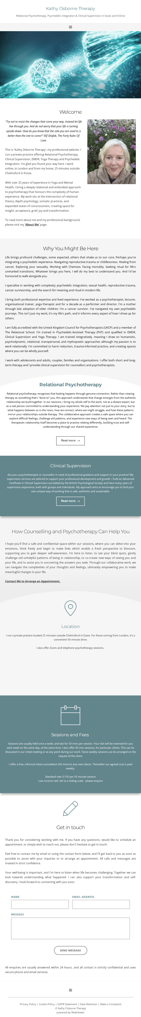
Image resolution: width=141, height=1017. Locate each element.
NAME (15, 897)
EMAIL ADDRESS (83, 897)
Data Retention (88, 1004)
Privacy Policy (28, 1004)
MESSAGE (17, 914)
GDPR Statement (67, 1004)
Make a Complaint (110, 1004)
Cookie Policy (47, 1004)
